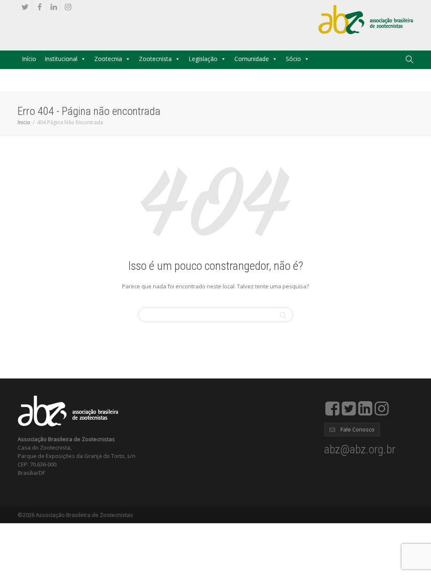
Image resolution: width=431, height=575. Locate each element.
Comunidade (251, 59)
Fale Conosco (357, 429)
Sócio (293, 59)
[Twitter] (25, 7)
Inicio (24, 122)
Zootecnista (155, 59)
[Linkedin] (54, 7)
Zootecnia (108, 59)
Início (29, 59)
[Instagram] (68, 7)
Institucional (61, 59)
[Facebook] (39, 7)
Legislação (203, 59)
